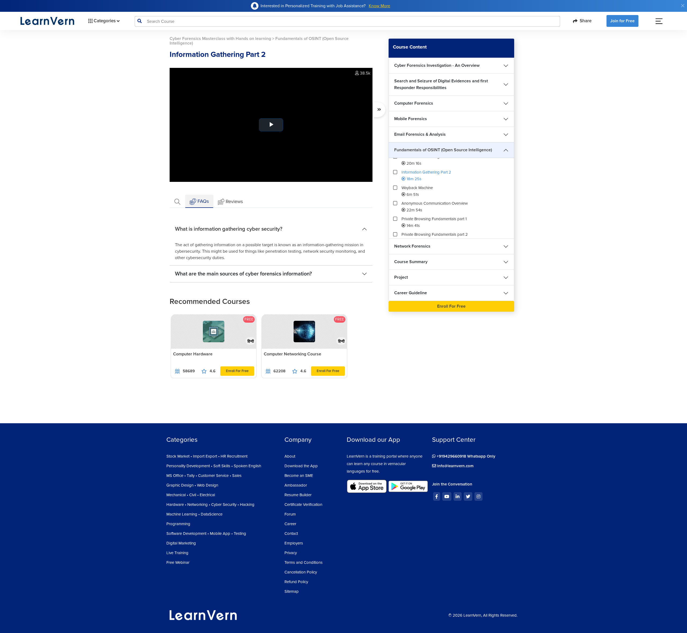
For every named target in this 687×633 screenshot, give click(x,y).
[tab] (177, 201)
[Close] (682, 5)
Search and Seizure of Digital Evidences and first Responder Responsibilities (441, 84)
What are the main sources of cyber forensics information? (243, 274)
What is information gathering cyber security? (228, 229)
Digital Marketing (181, 543)
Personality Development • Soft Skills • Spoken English (213, 465)
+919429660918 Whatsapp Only (465, 456)
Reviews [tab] (234, 201)
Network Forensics (412, 246)
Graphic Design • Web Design (192, 485)
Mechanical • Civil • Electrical (190, 494)
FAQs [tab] (202, 201)
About (289, 456)
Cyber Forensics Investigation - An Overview (437, 65)
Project (401, 277)
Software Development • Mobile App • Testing (206, 533)
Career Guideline (410, 293)
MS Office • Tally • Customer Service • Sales (204, 475)
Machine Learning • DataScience (194, 514)
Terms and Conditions (303, 562)
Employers (293, 543)
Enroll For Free (237, 371)
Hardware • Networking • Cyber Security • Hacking (210, 504)
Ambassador (295, 485)
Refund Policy (296, 581)
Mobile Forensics (410, 119)
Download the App (301, 465)
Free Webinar (177, 562)
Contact (291, 533)
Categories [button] (105, 21)
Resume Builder (298, 494)
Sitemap (291, 591)
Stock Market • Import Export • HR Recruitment (206, 456)
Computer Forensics (413, 103)
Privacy (290, 552)
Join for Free (622, 21)
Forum (290, 514)
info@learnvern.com (455, 465)
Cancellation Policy (300, 572)
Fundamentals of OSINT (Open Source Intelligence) (443, 150)
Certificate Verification (303, 504)
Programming (178, 523)
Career (290, 523)
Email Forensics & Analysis (420, 134)
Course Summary (410, 261)
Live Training (177, 552)
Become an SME (298, 475)
